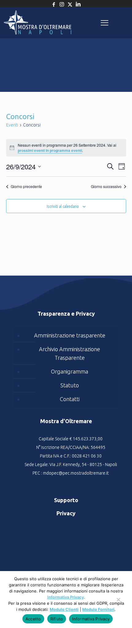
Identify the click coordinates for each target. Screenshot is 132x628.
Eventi (12, 124)
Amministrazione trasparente (69, 335)
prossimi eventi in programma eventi (50, 150)
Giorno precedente (26, 186)
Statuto (69, 385)
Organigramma (69, 371)
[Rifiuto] (118, 602)
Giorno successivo (106, 186)
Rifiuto (56, 618)
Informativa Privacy (65, 597)
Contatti (70, 399)
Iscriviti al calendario (63, 206)
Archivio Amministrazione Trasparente (69, 353)
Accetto (33, 618)
